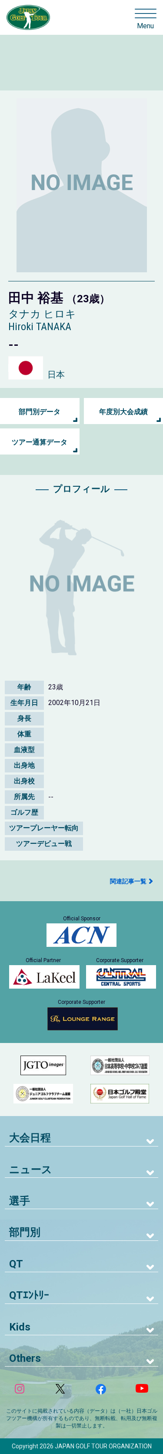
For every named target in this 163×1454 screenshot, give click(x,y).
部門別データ (39, 412)
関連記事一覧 (128, 881)
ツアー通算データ (39, 442)
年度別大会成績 (123, 412)
